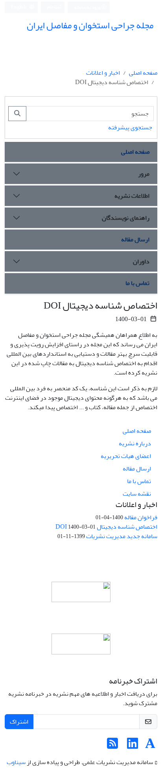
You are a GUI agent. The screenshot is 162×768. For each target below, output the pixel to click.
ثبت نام (54, 6)
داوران (141, 261)
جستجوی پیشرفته (130, 127)
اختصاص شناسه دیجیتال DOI (106, 527)
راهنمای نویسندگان (125, 218)
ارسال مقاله (135, 239)
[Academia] (150, 746)
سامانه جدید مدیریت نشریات (121, 536)
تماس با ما (137, 283)
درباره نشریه (135, 443)
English (19, 7)
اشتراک (19, 722)
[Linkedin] (132, 746)
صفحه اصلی (143, 73)
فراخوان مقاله (140, 517)
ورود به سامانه (87, 7)
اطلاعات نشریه (131, 196)
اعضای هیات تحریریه (126, 456)
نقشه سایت (137, 494)
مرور (143, 174)
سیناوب (16, 762)
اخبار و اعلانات (103, 73)
